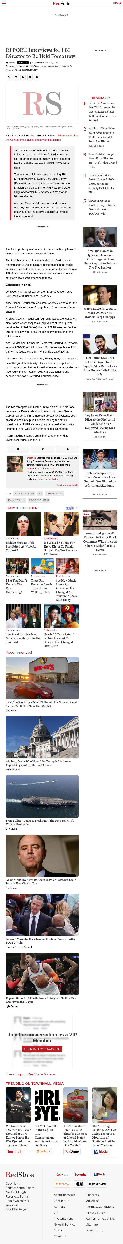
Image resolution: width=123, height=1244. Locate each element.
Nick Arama (100, 272)
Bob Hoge (11, 710)
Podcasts (92, 1195)
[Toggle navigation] (4, 3)
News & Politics (64, 1224)
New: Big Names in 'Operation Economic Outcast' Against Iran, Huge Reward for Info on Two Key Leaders (100, 259)
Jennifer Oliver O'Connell (19, 947)
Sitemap (92, 1224)
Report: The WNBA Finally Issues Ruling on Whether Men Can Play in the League (41, 1000)
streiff (12, 62)
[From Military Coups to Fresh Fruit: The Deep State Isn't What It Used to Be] (42, 796)
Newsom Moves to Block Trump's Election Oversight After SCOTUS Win (40, 940)
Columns (60, 1236)
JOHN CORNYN (16, 500)
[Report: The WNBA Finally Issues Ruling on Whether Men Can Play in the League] (42, 973)
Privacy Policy (95, 1212)
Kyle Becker (12, 1006)
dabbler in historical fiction (40, 468)
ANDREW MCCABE (24, 493)
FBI (40, 493)
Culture (59, 1230)
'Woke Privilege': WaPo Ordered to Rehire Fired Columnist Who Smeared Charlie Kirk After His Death (100, 541)
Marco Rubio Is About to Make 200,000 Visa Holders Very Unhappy (100, 312)
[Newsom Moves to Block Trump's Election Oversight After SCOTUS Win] (42, 914)
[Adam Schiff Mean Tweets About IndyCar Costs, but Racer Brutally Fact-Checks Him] (42, 855)
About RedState (65, 1195)
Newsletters (94, 1230)
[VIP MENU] (117, 3)
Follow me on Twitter (48, 479)
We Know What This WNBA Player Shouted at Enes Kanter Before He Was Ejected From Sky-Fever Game (18, 1135)
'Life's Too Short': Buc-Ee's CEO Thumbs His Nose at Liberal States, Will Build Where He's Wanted (41, 704)
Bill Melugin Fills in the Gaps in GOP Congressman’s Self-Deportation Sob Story (46, 1135)
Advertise (92, 1201)
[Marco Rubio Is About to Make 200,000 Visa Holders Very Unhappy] (100, 294)
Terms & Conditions (100, 1207)
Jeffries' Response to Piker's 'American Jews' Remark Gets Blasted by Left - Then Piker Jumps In (100, 481)
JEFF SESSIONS (54, 493)
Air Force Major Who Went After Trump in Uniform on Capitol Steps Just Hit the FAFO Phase (39, 763)
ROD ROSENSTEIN (39, 500)
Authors (59, 1207)
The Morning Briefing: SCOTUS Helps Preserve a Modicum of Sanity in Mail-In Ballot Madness (104, 1135)
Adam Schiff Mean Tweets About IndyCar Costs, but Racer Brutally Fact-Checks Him (41, 881)
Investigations (63, 1218)
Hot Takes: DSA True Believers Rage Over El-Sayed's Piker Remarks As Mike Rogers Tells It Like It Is (100, 366)
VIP (56, 1212)
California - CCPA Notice (101, 1218)
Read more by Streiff (67, 485)
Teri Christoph (13, 769)
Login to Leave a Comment (42, 1048)
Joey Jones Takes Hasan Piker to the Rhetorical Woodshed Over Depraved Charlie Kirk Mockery (100, 423)
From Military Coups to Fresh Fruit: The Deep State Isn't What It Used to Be (40, 822)
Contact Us (61, 1201)
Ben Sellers (11, 829)
